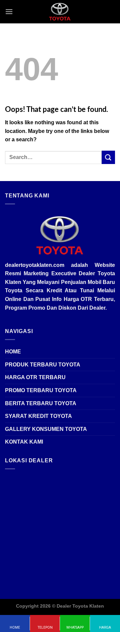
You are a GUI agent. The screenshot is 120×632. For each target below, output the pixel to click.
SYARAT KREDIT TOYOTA (38, 416)
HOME (13, 351)
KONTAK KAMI (24, 442)
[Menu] (9, 11)
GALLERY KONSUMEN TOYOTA (46, 429)
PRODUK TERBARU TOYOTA (42, 364)
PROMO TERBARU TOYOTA (41, 390)
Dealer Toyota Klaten (80, 606)
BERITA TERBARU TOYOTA (40, 403)
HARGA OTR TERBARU (35, 377)
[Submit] (108, 157)
